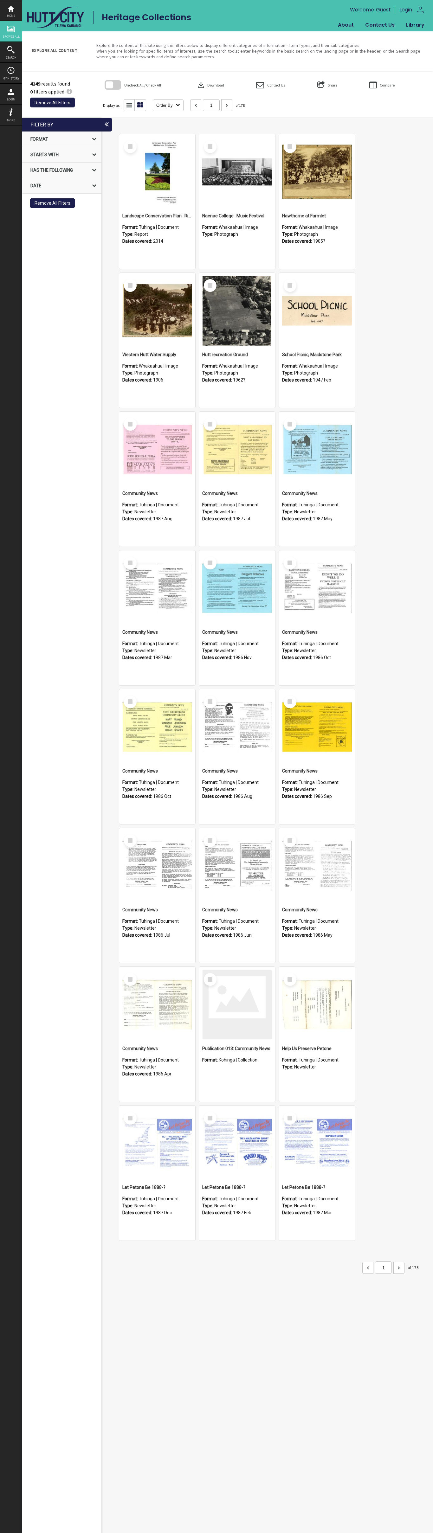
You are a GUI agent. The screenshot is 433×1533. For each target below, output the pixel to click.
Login (11, 99)
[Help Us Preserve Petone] (317, 1005)
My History (11, 78)
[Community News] (157, 449)
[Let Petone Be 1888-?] (157, 1143)
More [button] (11, 120)
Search (11, 57)
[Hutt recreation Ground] (237, 311)
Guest (383, 9)
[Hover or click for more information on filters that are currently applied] (69, 91)
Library (415, 25)
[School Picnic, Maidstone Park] (317, 311)
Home (11, 16)
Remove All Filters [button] (52, 102)
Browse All (11, 37)
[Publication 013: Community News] (237, 1005)
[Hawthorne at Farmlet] (317, 172)
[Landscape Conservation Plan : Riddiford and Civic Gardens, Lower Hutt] (157, 172)
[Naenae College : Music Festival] (237, 172)
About (346, 25)
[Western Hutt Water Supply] (157, 311)
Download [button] (210, 85)
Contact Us (380, 25)
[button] (270, 85)
